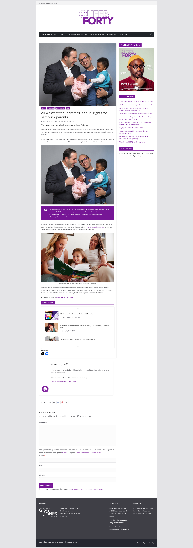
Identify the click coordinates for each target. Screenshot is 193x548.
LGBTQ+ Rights (60, 108)
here (142, 156)
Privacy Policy (141, 543)
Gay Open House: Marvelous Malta (131, 128)
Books (43, 108)
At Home (110, 35)
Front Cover (123, 35)
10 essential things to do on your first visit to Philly (78, 339)
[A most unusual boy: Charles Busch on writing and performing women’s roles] (51, 327)
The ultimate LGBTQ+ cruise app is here (132, 142)
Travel (61, 35)
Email (42, 465)
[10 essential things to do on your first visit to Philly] (52, 341)
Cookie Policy (150, 543)
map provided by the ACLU (96, 227)
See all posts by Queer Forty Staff (63, 381)
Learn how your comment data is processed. (86, 489)
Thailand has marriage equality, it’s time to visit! (135, 105)
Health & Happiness (76, 35)
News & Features (47, 35)
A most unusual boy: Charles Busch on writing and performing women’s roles (84, 327)
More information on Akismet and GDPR (91, 453)
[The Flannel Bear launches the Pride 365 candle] (52, 315)
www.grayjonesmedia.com (69, 513)
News (67, 108)
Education (51, 108)
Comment (43, 422)
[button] (54, 34)
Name (42, 456)
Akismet (65, 453)
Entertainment (96, 35)
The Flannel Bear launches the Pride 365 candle (77, 314)
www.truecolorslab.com (64, 297)
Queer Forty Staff (61, 121)
